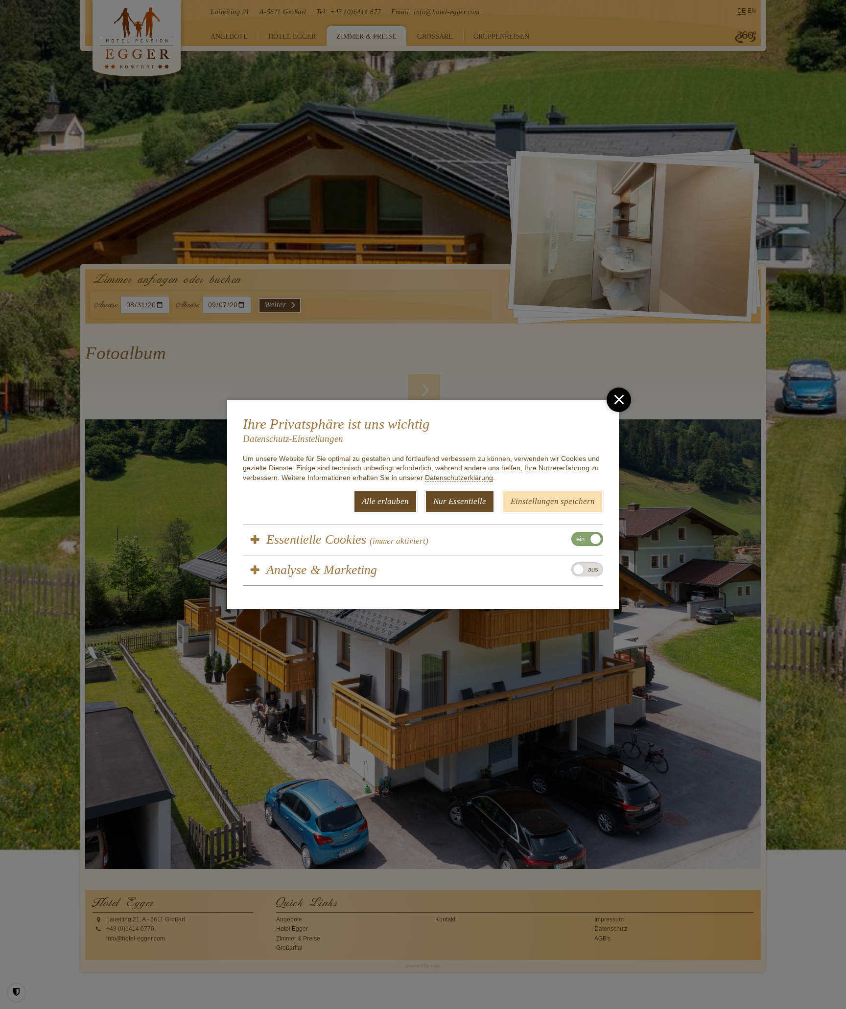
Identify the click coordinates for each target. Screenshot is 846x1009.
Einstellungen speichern (553, 501)
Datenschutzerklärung (459, 478)
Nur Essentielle (459, 501)
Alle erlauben (385, 501)
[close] (619, 400)
